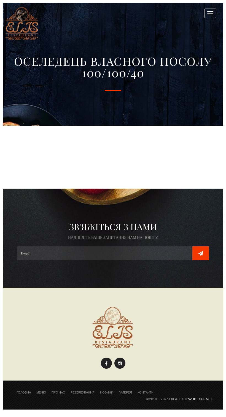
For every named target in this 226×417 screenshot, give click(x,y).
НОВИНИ (106, 392)
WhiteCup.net (200, 399)
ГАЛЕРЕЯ (125, 392)
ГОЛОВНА (24, 392)
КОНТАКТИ (146, 392)
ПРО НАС (58, 392)
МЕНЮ (41, 392)
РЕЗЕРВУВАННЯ (83, 392)
